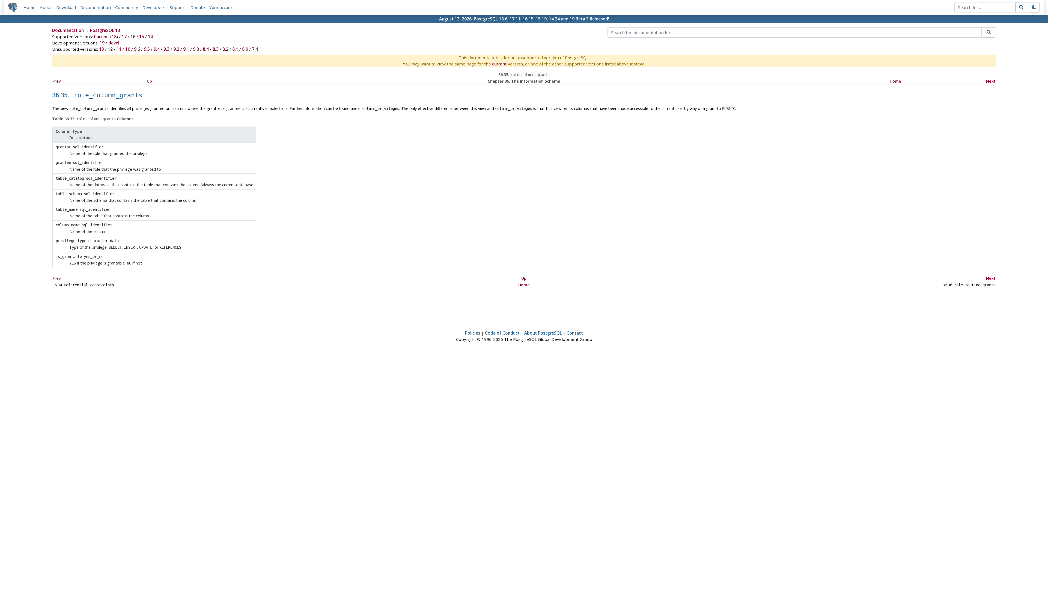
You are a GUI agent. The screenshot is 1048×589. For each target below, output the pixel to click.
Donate (197, 7)
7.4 (255, 49)
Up (149, 81)
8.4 (206, 49)
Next (991, 81)
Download (66, 7)
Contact (575, 333)
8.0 (245, 49)
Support (178, 7)
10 (127, 49)
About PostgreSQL (543, 333)
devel (113, 43)
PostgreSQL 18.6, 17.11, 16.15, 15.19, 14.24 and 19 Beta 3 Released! (541, 19)
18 (114, 36)
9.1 (186, 49)
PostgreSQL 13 (105, 30)
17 (124, 36)
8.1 (235, 49)
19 (102, 43)
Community (126, 7)
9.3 (166, 49)
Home (29, 7)
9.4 (157, 49)
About (46, 7)
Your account (222, 7)
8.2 (225, 49)
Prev (56, 81)
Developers (153, 7)
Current (101, 36)
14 (150, 36)
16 (132, 36)
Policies (472, 333)
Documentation (95, 7)
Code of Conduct (502, 333)
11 (119, 49)
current (499, 64)
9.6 (137, 49)
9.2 (176, 49)
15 (141, 36)
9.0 (196, 49)
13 (101, 49)
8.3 (216, 49)
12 (110, 49)
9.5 (147, 49)
